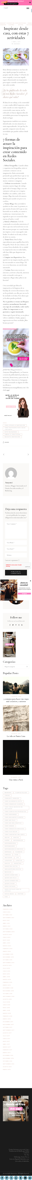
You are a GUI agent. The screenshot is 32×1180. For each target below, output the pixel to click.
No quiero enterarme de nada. (8, 599)
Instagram (24, 593)
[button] (23, 584)
